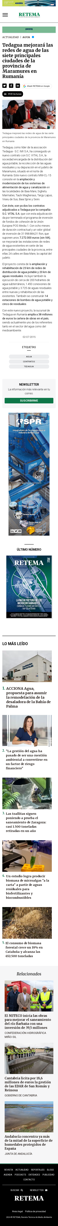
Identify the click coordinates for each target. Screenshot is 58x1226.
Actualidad (10, 37)
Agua (26, 37)
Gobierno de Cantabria (21, 1095)
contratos (29, 361)
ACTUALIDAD (22, 1170)
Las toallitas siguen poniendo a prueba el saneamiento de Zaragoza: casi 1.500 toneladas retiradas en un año (26, 822)
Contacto (29, 1179)
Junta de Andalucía (18, 1153)
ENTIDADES (34, 1174)
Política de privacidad (35, 1211)
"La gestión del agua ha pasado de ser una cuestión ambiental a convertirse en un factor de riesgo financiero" (26, 759)
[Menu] (5, 15)
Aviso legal (17, 1211)
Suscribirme (29, 400)
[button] (4, 85)
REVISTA (8, 1170)
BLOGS (50, 1170)
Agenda (8, 1174)
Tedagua (29, 366)
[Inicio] (29, 15)
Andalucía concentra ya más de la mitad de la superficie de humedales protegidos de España (29, 1142)
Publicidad (48, 1174)
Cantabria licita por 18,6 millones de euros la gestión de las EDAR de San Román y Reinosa (28, 1084)
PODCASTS (20, 1174)
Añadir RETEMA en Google (38, 86)
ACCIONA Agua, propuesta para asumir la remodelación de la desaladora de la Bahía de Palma (28, 697)
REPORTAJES (38, 1170)
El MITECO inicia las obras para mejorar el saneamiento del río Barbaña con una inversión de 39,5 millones (28, 1022)
